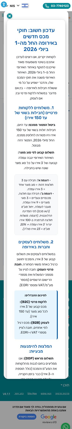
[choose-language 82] (22, 5)
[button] (4, 4)
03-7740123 (59, 6)
